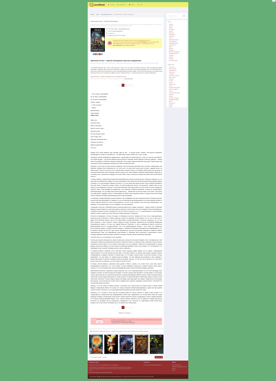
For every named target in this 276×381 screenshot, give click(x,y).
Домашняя (171, 50)
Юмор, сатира (172, 77)
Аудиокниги (122, 4)
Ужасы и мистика (173, 41)
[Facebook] (96, 54)
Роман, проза (172, 72)
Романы (171, 27)
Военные (171, 56)
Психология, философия (174, 87)
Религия (171, 96)
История (171, 80)
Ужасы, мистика (172, 68)
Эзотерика (171, 73)
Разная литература (173, 60)
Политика (171, 58)
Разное (170, 91)
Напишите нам (114, 322)
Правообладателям (176, 365)
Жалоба (99, 322)
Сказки (170, 38)
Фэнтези (171, 26)
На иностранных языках (174, 92)
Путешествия (172, 103)
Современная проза (173, 43)
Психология (171, 36)
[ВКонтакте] (94, 54)
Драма (170, 46)
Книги (133, 4)
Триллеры (171, 55)
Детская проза (172, 44)
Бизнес (170, 85)
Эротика (171, 48)
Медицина (171, 32)
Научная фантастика (106, 14)
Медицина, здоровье (174, 97)
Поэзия (170, 82)
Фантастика (171, 67)
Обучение (171, 94)
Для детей (171, 79)
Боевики (171, 24)
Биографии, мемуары (174, 99)
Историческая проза (173, 53)
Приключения (172, 84)
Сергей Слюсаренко (117, 31)
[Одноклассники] (98, 54)
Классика (171, 31)
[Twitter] (102, 54)
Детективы (171, 29)
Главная (112, 4)
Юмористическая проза (174, 51)
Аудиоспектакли (172, 70)
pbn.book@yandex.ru (157, 365)
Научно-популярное (173, 89)
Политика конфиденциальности (179, 366)
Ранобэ (170, 101)
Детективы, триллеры (174, 75)
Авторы (174, 368)
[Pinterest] (100, 54)
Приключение (172, 34)
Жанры (173, 370)
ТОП (140, 4)
